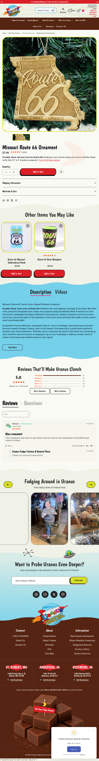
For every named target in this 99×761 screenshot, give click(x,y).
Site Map (49, 653)
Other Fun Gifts (80, 20)
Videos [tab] (61, 292)
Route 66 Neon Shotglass (49, 259)
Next (97, 2)
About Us (37, 26)
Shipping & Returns (82, 644)
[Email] (8, 200)
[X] (12, 200)
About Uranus (49, 640)
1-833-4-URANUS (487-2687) (55, 690)
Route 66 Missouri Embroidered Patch (16, 261)
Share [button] (9, 446)
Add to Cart (16, 273)
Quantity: (6, 166)
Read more (12, 347)
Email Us (20, 640)
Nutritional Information (82, 636)
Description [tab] (40, 292)
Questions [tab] (33, 403)
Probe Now (79, 580)
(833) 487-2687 (92, 10)
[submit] (53, 10)
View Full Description (49, 160)
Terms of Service (82, 653)
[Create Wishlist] (61, 172)
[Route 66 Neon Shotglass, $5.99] (49, 237)
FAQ (49, 649)
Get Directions (16, 680)
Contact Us (61, 26)
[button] (87, 446)
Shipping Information (11, 182)
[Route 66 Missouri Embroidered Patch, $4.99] (16, 237)
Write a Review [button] (60, 391)
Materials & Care (9, 191)
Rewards (50, 26)
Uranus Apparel (32, 20)
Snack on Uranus (48, 20)
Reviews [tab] (10, 403)
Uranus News (49, 636)
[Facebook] (3, 200)
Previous (2, 2)
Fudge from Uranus (18, 20)
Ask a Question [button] (40, 391)
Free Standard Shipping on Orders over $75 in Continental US (49, 2)
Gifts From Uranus (64, 20)
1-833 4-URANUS (20, 636)
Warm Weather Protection (82, 640)
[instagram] (16, 200)
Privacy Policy (82, 649)
